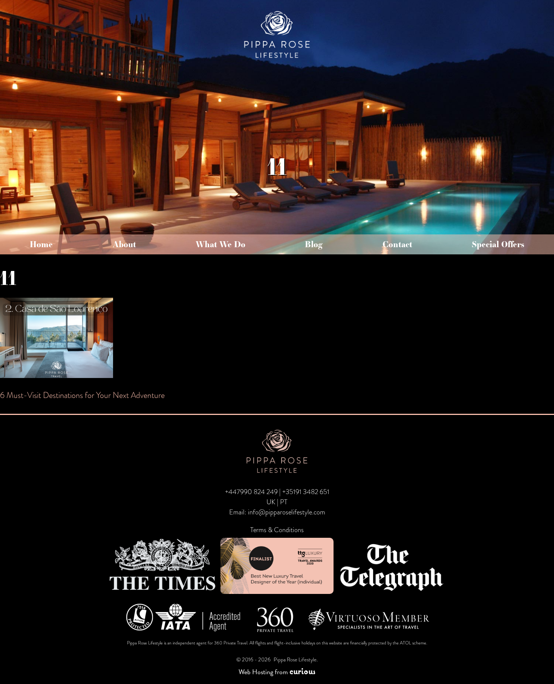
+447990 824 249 (251, 492)
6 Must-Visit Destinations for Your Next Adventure (82, 395)
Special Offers (498, 244)
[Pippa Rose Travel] (277, 58)
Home (41, 244)
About (124, 244)
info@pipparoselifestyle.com (286, 512)
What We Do (220, 244)
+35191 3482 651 (305, 492)
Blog (314, 244)
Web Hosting (256, 672)
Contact (397, 244)
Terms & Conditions (277, 530)
